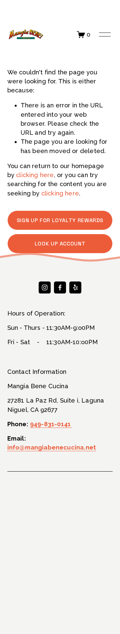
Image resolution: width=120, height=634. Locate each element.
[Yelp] (75, 287)
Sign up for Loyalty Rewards (60, 220)
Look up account (60, 243)
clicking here (35, 174)
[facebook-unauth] (60, 287)
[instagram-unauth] (45, 287)
